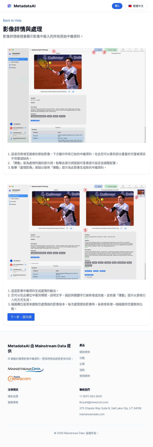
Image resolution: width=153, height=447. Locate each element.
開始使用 (84, 351)
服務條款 (13, 402)
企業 (82, 363)
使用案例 (84, 375)
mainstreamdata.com (91, 414)
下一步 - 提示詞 (21, 317)
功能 (82, 357)
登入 (117, 5)
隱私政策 (13, 396)
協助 (82, 369)
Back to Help (12, 20)
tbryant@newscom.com (93, 402)
